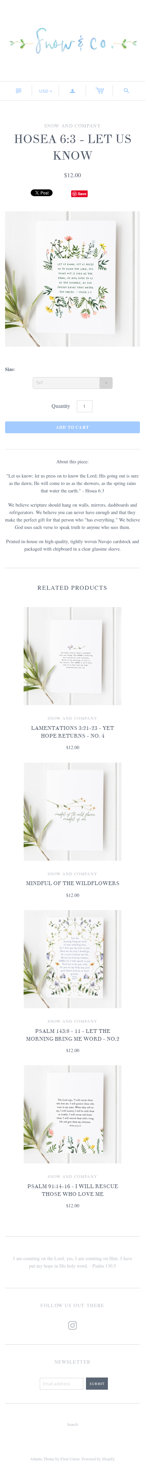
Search (72, 1424)
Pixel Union (70, 1458)
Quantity (61, 405)
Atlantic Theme (42, 1458)
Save (82, 193)
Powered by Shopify (98, 1458)
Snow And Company (72, 718)
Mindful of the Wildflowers (72, 883)
